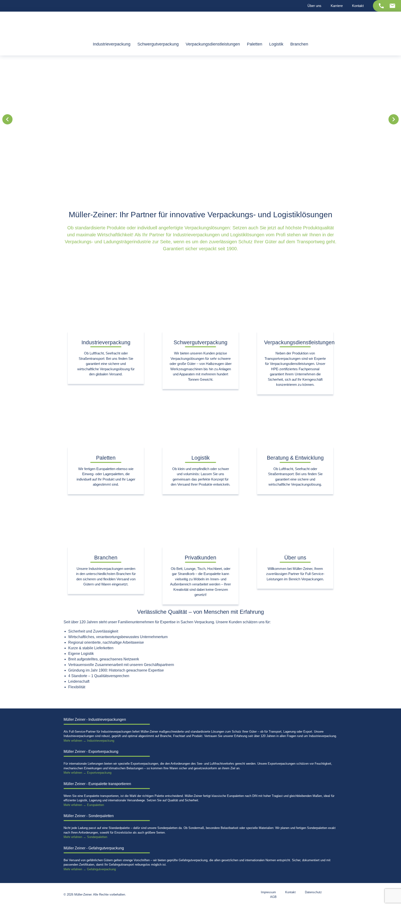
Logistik (200, 458)
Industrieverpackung (105, 342)
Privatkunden (200, 558)
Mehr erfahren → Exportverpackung (87, 772)
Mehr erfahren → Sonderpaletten (85, 837)
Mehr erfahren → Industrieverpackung (89, 740)
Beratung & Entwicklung (295, 458)
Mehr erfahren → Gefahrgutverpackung (90, 869)
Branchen (105, 558)
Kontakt (290, 892)
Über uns (295, 558)
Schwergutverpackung (200, 342)
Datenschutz (313, 892)
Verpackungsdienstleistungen (299, 342)
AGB (273, 897)
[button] (7, 119)
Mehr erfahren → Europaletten (84, 805)
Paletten (106, 458)
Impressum (268, 892)
